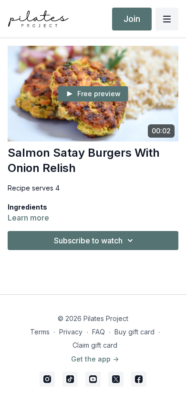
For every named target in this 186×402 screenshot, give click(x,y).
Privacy (71, 332)
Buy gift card (134, 332)
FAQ (98, 332)
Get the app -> (95, 359)
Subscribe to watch (88, 240)
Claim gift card (94, 345)
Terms (40, 332)
